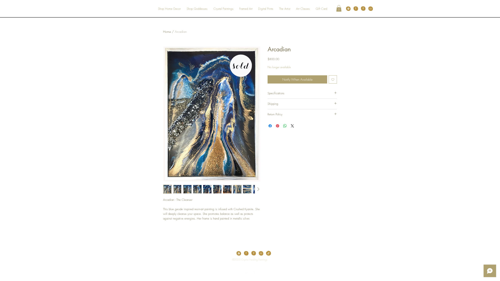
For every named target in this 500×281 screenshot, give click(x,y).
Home (167, 31)
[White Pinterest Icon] (250, 273)
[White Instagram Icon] (256, 273)
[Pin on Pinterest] (277, 126)
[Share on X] (292, 126)
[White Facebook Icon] (243, 273)
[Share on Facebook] (270, 126)
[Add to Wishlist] (333, 79)
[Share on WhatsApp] (285, 126)
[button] (339, 8)
